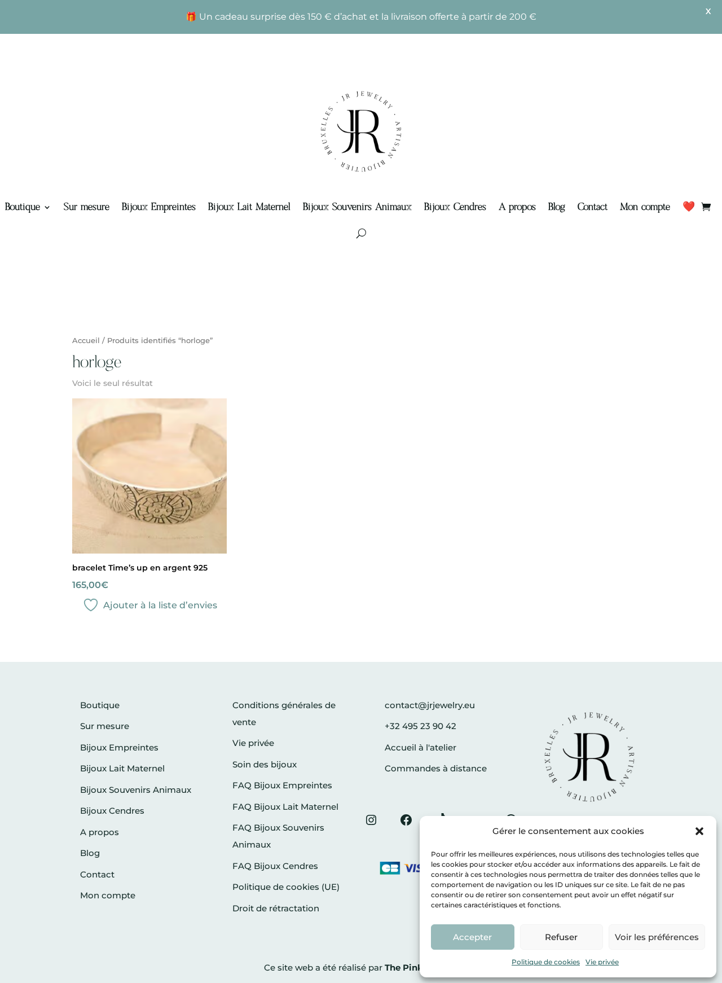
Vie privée (602, 962)
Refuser (561, 937)
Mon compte (645, 207)
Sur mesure (86, 207)
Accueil (86, 340)
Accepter (472, 937)
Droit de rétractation (275, 908)
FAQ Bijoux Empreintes (282, 785)
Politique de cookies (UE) (286, 886)
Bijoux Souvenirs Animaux (357, 207)
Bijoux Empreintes (159, 207)
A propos (517, 207)
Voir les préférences (657, 937)
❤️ (689, 207)
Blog (556, 207)
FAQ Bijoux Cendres (275, 866)
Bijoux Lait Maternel (249, 207)
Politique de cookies (546, 962)
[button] (699, 831)
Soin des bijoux (264, 764)
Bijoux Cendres (455, 207)
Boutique (22, 207)
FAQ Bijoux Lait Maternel (285, 806)
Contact (592, 207)
